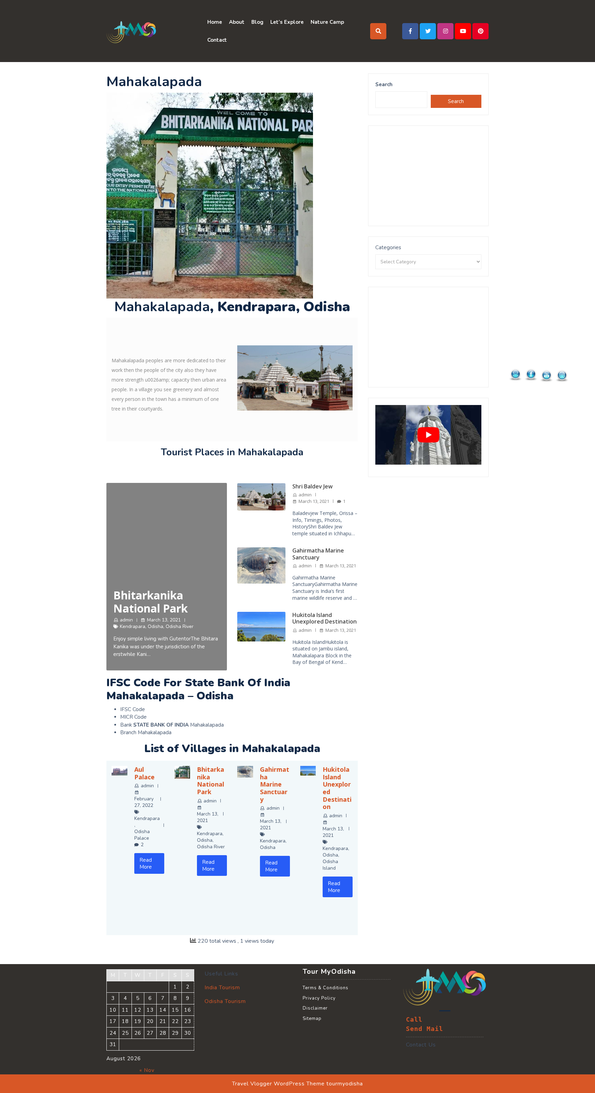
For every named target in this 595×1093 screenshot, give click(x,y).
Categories (388, 247)
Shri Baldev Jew (312, 486)
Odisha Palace (142, 834)
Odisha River (180, 626)
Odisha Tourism (225, 1001)
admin (126, 620)
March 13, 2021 (164, 620)
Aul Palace (144, 773)
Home (214, 22)
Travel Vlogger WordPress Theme (278, 1083)
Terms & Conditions (325, 988)
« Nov (147, 1070)
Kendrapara (132, 626)
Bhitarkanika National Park (150, 602)
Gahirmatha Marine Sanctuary (318, 554)
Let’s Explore (287, 22)
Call (414, 1019)
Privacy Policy (319, 998)
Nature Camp (327, 22)
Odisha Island (330, 864)
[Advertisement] (428, 176)
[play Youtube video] (428, 435)
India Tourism (222, 987)
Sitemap (312, 1018)
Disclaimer (315, 1008)
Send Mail (424, 1028)
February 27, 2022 (144, 802)
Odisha (155, 626)
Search (384, 84)
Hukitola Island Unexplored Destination (324, 618)
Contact (217, 40)
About (236, 22)
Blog (257, 22)
